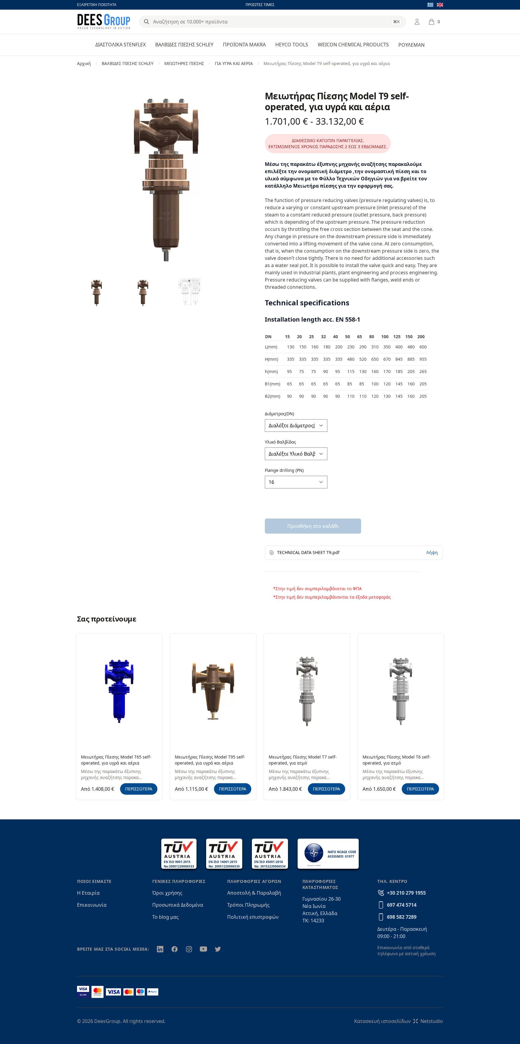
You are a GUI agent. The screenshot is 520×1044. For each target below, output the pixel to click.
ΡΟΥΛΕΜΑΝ (411, 45)
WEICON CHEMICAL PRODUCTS (353, 44)
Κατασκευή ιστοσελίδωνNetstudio (398, 1021)
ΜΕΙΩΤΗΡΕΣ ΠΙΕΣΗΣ (184, 63)
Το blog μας (165, 917)
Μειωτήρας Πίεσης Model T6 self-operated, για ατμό (397, 760)
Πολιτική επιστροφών (253, 917)
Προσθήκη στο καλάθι (313, 526)
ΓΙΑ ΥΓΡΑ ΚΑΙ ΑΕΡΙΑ (234, 63)
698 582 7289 (401, 917)
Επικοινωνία (92, 905)
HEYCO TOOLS (291, 44)
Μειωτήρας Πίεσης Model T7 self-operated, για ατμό (303, 760)
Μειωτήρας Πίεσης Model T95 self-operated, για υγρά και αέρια (210, 760)
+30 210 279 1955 (406, 893)
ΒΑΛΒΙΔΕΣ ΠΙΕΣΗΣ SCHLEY (184, 44)
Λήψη (432, 552)
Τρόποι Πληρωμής (248, 905)
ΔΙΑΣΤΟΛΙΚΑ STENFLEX (120, 44)
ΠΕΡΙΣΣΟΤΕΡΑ (138, 789)
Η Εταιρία (88, 893)
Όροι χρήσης (167, 893)
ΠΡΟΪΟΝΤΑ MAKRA (244, 44)
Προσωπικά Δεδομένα (177, 905)
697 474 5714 (401, 905)
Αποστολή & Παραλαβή (254, 893)
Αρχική (84, 63)
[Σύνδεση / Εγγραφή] (417, 21)
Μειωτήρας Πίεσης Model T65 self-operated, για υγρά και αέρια (116, 760)
